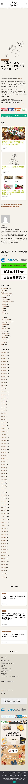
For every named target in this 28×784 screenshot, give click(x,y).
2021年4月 (3, 507)
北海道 (17, 206)
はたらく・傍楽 (5, 319)
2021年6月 (3, 501)
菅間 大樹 (20, 78)
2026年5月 (3, 361)
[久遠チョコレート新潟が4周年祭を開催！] (13, 158)
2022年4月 (3, 483)
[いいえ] (26, 777)
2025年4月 (3, 388)
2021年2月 (3, 513)
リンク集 (3, 674)
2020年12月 (4, 519)
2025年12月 (4, 376)
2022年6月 (3, 476)
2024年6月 (3, 410)
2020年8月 (3, 531)
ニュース (3, 331)
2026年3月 (3, 367)
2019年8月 (3, 567)
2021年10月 (4, 489)
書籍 (2, 292)
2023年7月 (3, 437)
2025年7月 (3, 382)
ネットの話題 (5, 333)
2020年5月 (3, 540)
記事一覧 (3, 665)
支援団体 (4, 304)
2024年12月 (4, 391)
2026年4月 (3, 364)
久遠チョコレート (7, 204)
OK (14, 781)
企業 (3, 308)
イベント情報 (5, 335)
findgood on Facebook (7, 681)
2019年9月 (3, 564)
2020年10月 (4, 525)
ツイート (3, 693)
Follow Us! (15, 652)
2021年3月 (3, 510)
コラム (2, 317)
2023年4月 (3, 446)
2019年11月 (3, 558)
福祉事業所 (4, 306)
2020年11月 (3, 522)
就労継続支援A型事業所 (6, 293)
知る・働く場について (7, 670)
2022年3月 (3, 485)
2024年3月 (3, 416)
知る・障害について (6, 668)
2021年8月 (3, 495)
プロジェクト (5, 299)
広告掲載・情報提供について (7, 663)
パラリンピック (4, 295)
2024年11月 (3, 395)
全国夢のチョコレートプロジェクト (7, 206)
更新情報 (4, 337)
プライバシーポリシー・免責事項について (10, 676)
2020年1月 (3, 552)
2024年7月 (3, 407)
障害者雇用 (4, 324)
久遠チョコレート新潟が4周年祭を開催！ (13, 167)
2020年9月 (3, 528)
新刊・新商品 (4, 288)
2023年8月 (3, 434)
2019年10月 (4, 561)
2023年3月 (3, 449)
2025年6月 (3, 385)
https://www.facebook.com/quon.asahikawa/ (16, 104)
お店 (3, 310)
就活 (3, 326)
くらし (3, 302)
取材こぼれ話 (5, 328)
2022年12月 (4, 458)
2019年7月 (3, 570)
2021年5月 (3, 504)
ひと (3, 312)
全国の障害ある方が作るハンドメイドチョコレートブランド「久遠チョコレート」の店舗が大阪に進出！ (13, 142)
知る (2, 666)
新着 (2, 344)
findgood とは (4, 673)
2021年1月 (3, 516)
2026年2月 (3, 370)
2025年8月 (3, 379)
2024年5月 (3, 413)
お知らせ (3, 290)
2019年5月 (3, 577)
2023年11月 (3, 425)
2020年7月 (3, 534)
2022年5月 (3, 479)
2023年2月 (3, 452)
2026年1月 (3, 373)
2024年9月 (3, 401)
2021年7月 (3, 498)
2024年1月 (3, 419)
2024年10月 (4, 398)
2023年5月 (3, 443)
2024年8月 (3, 404)
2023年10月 (4, 428)
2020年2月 (3, 549)
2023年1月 (3, 455)
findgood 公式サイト (5, 660)
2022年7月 (3, 473)
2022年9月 (3, 467)
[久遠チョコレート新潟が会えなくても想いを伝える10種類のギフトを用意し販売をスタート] (13, 182)
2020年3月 (3, 546)
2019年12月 (4, 555)
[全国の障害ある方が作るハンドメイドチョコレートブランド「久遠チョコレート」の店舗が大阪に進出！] (13, 133)
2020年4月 (3, 543)
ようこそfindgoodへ (6, 322)
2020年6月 (3, 537)
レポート (3, 297)
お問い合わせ (4, 671)
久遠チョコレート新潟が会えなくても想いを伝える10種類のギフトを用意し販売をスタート (13, 192)
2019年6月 (3, 573)
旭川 (14, 206)
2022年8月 (3, 470)
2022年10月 (4, 464)
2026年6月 (3, 358)
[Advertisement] (14, 24)
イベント (4, 313)
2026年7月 (3, 355)
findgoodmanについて (7, 321)
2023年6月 (3, 440)
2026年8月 (3, 352)
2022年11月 (3, 461)
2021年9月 (3, 492)
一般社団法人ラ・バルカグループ (16, 204)
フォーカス (3, 342)
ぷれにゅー (3, 662)
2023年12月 (4, 422)
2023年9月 (3, 431)
